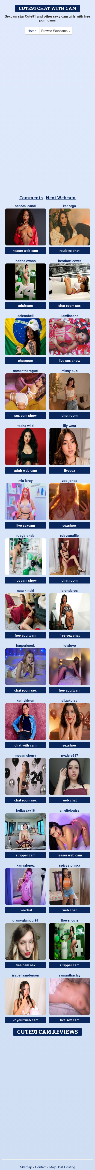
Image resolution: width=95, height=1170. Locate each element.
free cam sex (26, 965)
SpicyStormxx (69, 865)
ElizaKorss (69, 700)
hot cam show (26, 580)
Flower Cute (69, 920)
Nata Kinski (25, 590)
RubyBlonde (25, 535)
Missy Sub (70, 370)
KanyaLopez (26, 865)
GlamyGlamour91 (25, 920)
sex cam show (25, 415)
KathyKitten (25, 700)
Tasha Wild (26, 425)
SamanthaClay (69, 975)
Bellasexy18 (25, 810)
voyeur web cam (25, 1020)
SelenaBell (26, 315)
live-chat (25, 910)
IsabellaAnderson (25, 975)
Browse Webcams (54, 30)
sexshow (69, 525)
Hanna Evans (25, 260)
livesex (69, 470)
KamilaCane (69, 315)
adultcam (25, 305)
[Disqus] (47, 1096)
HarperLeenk (25, 645)
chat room (69, 415)
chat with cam (25, 745)
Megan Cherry (25, 755)
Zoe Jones (69, 480)
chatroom (25, 360)
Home (32, 30)
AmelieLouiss (70, 810)
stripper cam (25, 855)
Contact (40, 1167)
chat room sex (69, 305)
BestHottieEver (69, 260)
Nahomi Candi (25, 205)
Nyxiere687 (69, 755)
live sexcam (25, 525)
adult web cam (25, 470)
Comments (31, 197)
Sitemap (26, 1167)
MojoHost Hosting (62, 1167)
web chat (69, 800)
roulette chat (69, 250)
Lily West (69, 425)
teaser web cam (25, 250)
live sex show (69, 360)
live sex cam (69, 1020)
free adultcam (25, 635)
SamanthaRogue (25, 370)
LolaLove (69, 645)
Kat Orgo (69, 205)
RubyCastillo (69, 535)
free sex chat (69, 635)
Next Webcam (61, 197)
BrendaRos (70, 590)
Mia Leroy (25, 480)
